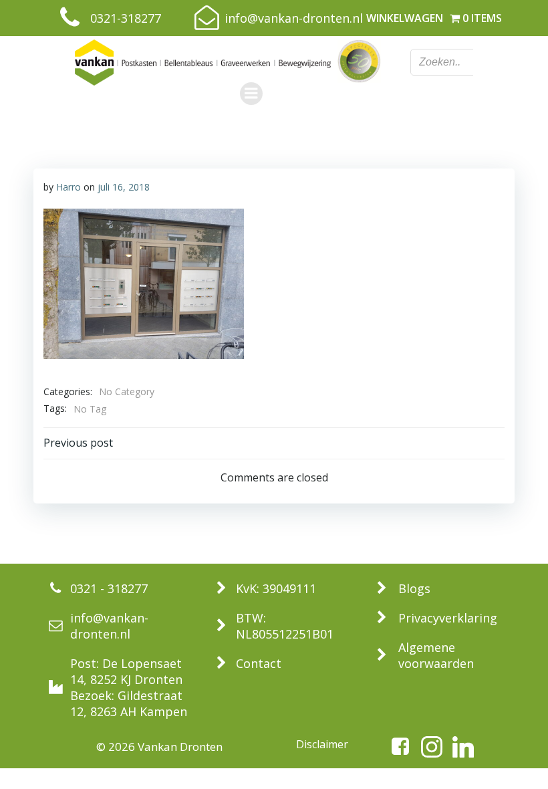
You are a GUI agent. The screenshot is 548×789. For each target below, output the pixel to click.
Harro (68, 187)
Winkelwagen (404, 18)
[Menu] (251, 93)
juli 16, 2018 (124, 187)
